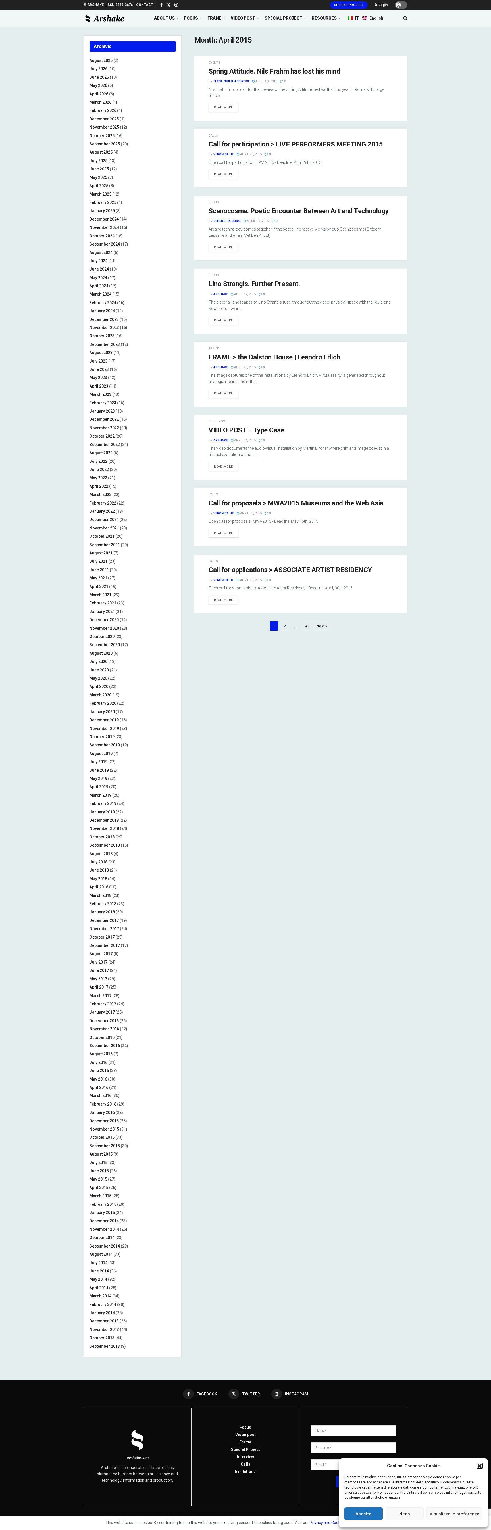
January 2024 (102, 311)
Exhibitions (245, 1471)
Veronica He (223, 154)
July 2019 (98, 761)
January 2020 (102, 711)
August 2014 (101, 1254)
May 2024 (98, 277)
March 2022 (100, 494)
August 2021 (101, 553)
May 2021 (98, 578)
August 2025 (101, 152)
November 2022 (104, 428)
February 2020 (103, 703)
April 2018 (99, 887)
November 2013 (104, 1329)
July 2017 (98, 962)
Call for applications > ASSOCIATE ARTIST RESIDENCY (290, 570)
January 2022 (102, 511)
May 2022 (98, 478)
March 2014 (100, 1296)
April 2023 (99, 386)
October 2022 (102, 436)
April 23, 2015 (250, 513)
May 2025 (98, 177)
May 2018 (98, 878)
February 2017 (103, 1004)
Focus (214, 202)
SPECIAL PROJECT (283, 18)
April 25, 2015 (244, 367)
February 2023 (103, 403)
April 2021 (99, 586)
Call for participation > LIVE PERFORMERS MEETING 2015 (296, 144)
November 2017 (104, 928)
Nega (404, 1513)
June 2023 (99, 369)
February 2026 (103, 110)
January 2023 (102, 411)
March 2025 (100, 194)
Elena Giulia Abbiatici (231, 81)
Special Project (349, 5)
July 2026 (98, 68)
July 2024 (98, 261)
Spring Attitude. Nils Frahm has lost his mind (274, 71)
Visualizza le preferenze (454, 1513)
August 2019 (101, 753)
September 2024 (105, 244)
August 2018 (101, 853)
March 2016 (100, 1095)
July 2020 (98, 661)
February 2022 (103, 503)
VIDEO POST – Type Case (246, 430)
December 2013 (104, 1321)
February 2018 (103, 903)
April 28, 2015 (250, 154)
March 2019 (100, 795)
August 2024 (101, 252)
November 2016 (104, 1029)
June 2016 (99, 1070)
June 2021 (99, 570)
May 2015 (98, 1179)
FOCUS (191, 18)
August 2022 (101, 453)
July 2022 (98, 461)
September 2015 (105, 1146)
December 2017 (104, 920)
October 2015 (102, 1137)
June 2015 (99, 1171)
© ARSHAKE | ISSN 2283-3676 (108, 5)
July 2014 (98, 1263)
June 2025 (99, 169)
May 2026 (98, 85)
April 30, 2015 (266, 81)
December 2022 (104, 419)
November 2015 (104, 1129)
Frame (214, 348)
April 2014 (99, 1288)
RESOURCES (324, 18)
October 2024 (102, 236)
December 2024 (104, 219)
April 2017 (99, 987)
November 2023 (104, 327)
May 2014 (98, 1279)
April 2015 (99, 1187)
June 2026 (99, 77)
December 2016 (104, 1020)
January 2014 (102, 1313)
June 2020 (99, 670)
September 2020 (105, 644)
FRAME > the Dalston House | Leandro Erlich (274, 357)
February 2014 (103, 1304)
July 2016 (98, 1062)
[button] (479, 1466)
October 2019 (102, 736)
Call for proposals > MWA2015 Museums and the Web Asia (296, 503)
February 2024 (103, 302)
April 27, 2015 (244, 294)
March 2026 (100, 102)
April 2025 (99, 185)
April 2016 (99, 1087)
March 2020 (100, 695)
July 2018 (98, 862)
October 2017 (102, 937)
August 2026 (101, 60)
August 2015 (101, 1154)
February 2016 (103, 1104)
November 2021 (104, 528)
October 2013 (102, 1338)
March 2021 (100, 595)
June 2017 (99, 970)
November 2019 (104, 728)
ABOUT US (164, 18)
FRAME (214, 18)
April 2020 (99, 686)
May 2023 (98, 377)
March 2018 (100, 895)
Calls (213, 135)
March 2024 (100, 294)
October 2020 (102, 636)
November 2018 (104, 828)
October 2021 (102, 536)
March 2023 (100, 394)
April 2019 (99, 786)
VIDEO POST (243, 18)
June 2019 (99, 770)
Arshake (220, 294)
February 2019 (103, 803)
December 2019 (104, 720)
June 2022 (99, 469)
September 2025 (105, 144)
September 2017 (105, 945)
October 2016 (102, 1037)
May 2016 (98, 1079)
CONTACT (144, 5)
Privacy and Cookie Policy (332, 1522)
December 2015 (104, 1121)
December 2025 (104, 119)
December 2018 (104, 820)
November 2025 (104, 127)
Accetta (363, 1513)
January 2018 (102, 912)
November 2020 (104, 628)
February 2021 (103, 603)
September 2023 (105, 344)
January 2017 (102, 1012)
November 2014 (104, 1229)
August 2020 (101, 653)
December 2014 (104, 1221)
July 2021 (98, 561)
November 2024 (104, 227)
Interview (245, 1456)
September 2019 (105, 745)
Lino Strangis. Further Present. (254, 284)
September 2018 (105, 845)
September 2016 (105, 1045)
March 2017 (100, 995)
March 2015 (100, 1196)
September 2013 (105, 1346)
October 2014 (102, 1237)
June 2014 (99, 1271)
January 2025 (102, 210)
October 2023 (102, 336)
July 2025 (98, 160)
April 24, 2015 (244, 440)
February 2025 (103, 202)
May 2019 (98, 778)
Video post (218, 421)
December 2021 (104, 519)
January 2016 (102, 1112)
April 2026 (99, 94)
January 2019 (102, 812)
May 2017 (98, 979)
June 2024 (99, 269)
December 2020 (104, 620)
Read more (223, 107)
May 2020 (98, 678)
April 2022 (99, 486)
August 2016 (101, 1054)
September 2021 (105, 545)
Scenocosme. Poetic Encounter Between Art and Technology (299, 211)
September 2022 (105, 444)
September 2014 (105, 1246)
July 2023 (98, 361)
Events (214, 62)
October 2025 (102, 135)
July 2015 (98, 1162)
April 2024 (99, 286)
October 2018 (102, 837)
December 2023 (104, 319)
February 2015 (103, 1204)
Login (383, 5)
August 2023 (101, 352)
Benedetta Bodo (226, 221)
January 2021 (102, 611)
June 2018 (99, 870)
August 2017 (101, 953)
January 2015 (102, 1212)
